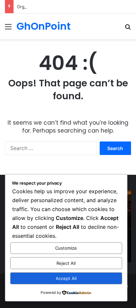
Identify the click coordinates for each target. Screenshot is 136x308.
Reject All (66, 263)
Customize (66, 248)
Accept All (66, 278)
